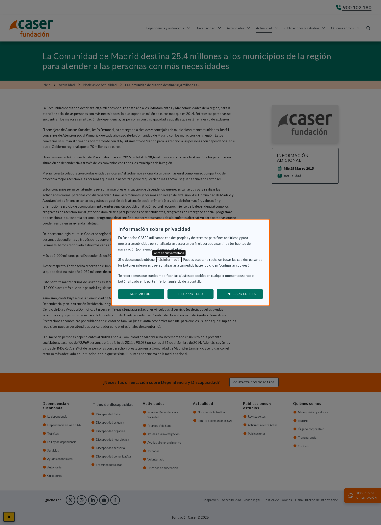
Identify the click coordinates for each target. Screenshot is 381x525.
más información (169, 259)
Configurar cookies (243, 294)
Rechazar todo (190, 294)
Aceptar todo (141, 294)
